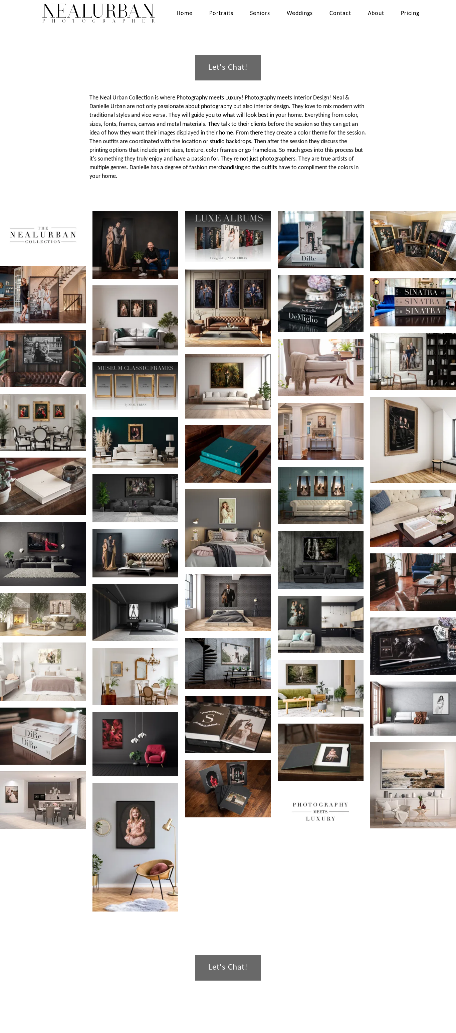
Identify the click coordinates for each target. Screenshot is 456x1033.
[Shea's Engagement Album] (228, 454)
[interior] (43, 554)
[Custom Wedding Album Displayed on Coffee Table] (43, 736)
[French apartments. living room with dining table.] (135, 676)
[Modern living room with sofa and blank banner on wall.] (413, 709)
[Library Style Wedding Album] (43, 486)
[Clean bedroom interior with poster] (228, 602)
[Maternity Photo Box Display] (228, 788)
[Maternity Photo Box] (413, 518)
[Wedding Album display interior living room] (321, 239)
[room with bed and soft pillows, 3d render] (228, 528)
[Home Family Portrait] (43, 294)
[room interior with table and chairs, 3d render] (43, 422)
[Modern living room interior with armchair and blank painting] (135, 847)
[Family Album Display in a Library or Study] (413, 646)
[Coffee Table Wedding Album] (413, 582)
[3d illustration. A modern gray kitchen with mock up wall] (43, 799)
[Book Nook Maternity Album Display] (321, 367)
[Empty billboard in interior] (413, 440)
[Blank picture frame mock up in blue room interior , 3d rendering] (135, 442)
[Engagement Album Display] (228, 724)
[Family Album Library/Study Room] (321, 303)
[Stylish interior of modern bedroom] (43, 671)
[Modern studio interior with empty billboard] (321, 624)
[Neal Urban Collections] (43, 235)
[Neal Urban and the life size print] (135, 245)
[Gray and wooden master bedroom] (135, 612)
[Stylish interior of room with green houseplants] (321, 688)
